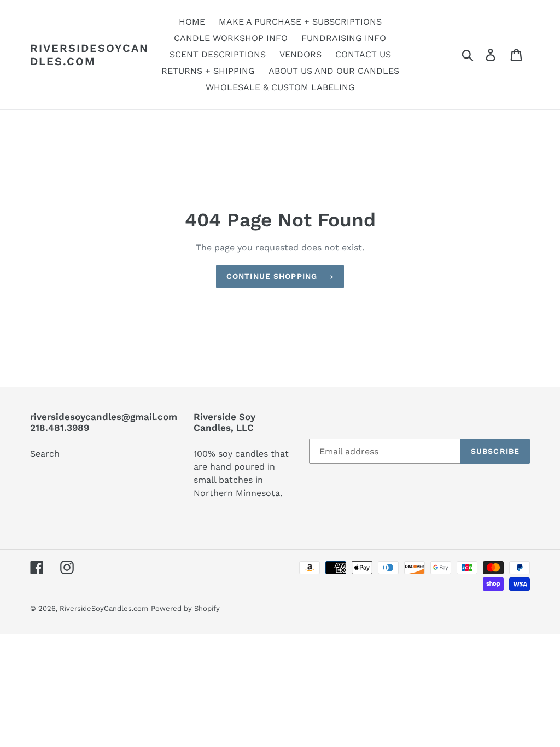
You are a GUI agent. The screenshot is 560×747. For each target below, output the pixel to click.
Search (45, 453)
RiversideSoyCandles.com (89, 55)
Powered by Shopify (185, 608)
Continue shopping (271, 276)
